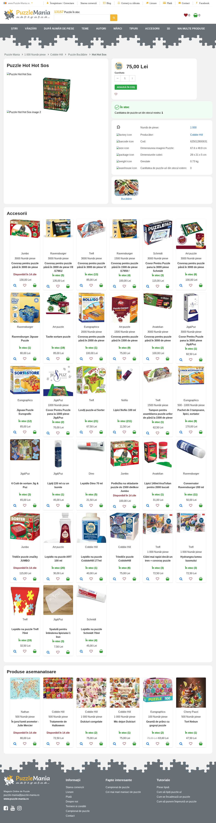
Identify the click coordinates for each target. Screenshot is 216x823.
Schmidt (157, 253)
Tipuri (133, 28)
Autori (101, 28)
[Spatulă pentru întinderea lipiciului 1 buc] (48, 653)
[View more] (25, 237)
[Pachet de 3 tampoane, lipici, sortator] (180, 432)
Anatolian (157, 327)
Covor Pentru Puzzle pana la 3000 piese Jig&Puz (191, 340)
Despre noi (72, 801)
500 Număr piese (25, 716)
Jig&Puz (191, 327)
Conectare (69, 3)
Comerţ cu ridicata (130, 3)
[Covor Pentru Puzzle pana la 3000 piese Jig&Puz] (180, 360)
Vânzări (31, 28)
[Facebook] (6, 809)
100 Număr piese (157, 716)
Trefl (91, 253)
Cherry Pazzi (191, 711)
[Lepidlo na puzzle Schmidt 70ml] (81, 652)
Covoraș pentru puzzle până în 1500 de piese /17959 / (124, 267)
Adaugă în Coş (126, 87)
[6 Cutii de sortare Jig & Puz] (14, 506)
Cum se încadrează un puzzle (173, 796)
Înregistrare (56, 3)
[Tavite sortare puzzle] (48, 359)
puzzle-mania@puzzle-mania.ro (21, 795)
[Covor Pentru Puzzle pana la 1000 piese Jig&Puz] (48, 433)
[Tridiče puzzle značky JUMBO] (14, 579)
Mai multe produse (191, 28)
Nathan (25, 711)
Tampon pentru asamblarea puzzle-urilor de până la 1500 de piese (158, 414)
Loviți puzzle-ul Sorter (91, 410)
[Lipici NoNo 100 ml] (114, 432)
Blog (109, 3)
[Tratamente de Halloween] (48, 744)
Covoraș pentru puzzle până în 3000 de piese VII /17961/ (58, 267)
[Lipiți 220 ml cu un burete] (48, 506)
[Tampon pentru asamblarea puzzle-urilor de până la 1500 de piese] (147, 433)
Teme (85, 28)
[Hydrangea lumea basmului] (180, 579)
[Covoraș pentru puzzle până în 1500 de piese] (114, 359)
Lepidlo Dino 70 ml (91, 483)
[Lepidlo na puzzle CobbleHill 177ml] (81, 579)
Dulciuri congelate (91, 721)
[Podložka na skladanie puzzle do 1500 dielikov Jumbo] (114, 507)
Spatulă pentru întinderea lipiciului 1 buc (58, 633)
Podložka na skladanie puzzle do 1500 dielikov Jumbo (125, 487)
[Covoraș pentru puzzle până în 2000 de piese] (81, 359)
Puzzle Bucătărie (77, 54)
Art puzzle (191, 253)
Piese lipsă (163, 787)
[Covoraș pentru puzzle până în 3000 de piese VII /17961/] (48, 287)
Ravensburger (58, 253)
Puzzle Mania (12, 54)
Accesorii (152, 28)
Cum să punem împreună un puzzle (177, 801)
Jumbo (25, 253)
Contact (186, 3)
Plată (169, 3)
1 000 (193, 127)
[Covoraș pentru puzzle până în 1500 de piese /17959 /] (114, 287)
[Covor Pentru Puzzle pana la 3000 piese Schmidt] (147, 287)
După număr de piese (59, 28)
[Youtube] (12, 809)
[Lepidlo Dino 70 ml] (81, 506)
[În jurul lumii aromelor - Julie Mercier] (14, 744)
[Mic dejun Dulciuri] (114, 744)
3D (168, 28)
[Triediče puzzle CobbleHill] (114, 579)
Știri (14, 28)
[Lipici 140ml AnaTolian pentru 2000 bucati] (147, 506)
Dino (91, 473)
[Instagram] (19, 809)
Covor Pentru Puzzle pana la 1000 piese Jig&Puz (58, 414)
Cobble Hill (56, 54)
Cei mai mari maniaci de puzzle (123, 792)
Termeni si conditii (76, 806)
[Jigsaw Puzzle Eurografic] (14, 432)
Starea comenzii (88, 3)
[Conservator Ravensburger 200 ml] (180, 506)
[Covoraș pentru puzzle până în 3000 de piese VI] (81, 286)
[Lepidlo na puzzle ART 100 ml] (48, 579)
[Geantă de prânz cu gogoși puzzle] (147, 744)
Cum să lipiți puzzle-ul (169, 792)
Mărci (118, 28)
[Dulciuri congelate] (81, 744)
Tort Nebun (191, 721)
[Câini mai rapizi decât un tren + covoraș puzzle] (147, 579)
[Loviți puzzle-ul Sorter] (81, 432)
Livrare (153, 3)
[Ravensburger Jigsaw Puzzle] (14, 359)
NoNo (124, 400)
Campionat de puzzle (78, 811)
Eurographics (91, 327)
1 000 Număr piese (35, 54)
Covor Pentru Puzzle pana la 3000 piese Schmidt (157, 267)
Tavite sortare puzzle (58, 336)
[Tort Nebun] (180, 744)
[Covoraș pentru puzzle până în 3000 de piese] (14, 286)
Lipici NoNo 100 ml (124, 410)
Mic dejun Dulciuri (124, 721)
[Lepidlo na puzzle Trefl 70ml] (14, 652)
